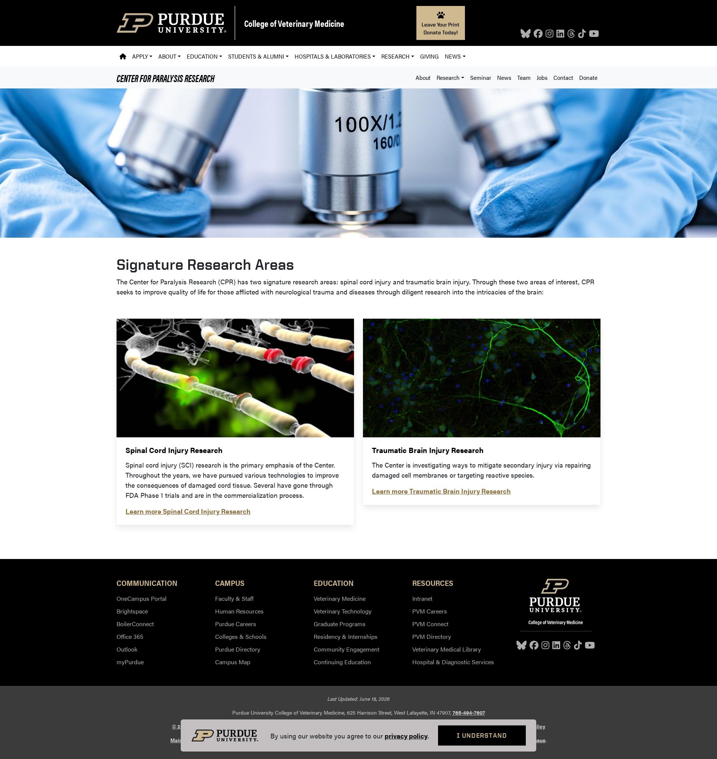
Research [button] (395, 56)
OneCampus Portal (142, 598)
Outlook (127, 649)
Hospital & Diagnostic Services (453, 662)
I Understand (482, 735)
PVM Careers (429, 611)
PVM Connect (430, 623)
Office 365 (130, 636)
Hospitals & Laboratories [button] (333, 56)
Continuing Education (342, 662)
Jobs (542, 77)
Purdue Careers (235, 623)
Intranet (422, 598)
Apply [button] (140, 56)
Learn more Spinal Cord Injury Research (188, 511)
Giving (429, 56)
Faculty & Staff (234, 598)
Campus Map (232, 662)
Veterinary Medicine (340, 598)
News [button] (453, 56)
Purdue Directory (237, 649)
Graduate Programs (340, 623)
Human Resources (239, 611)
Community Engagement (346, 649)
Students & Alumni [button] (256, 56)
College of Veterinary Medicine (294, 23)
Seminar (480, 77)
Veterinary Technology (343, 611)
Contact (563, 77)
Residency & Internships (346, 636)
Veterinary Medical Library (446, 649)
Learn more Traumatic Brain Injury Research (441, 491)
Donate (588, 77)
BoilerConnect (135, 623)
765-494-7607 (469, 712)
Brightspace (132, 611)
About (423, 77)
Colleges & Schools (241, 636)
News (504, 77)
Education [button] (202, 56)
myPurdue (130, 662)
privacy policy (406, 735)
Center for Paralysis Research (165, 77)
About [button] (167, 56)
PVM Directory (431, 636)
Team (524, 77)
